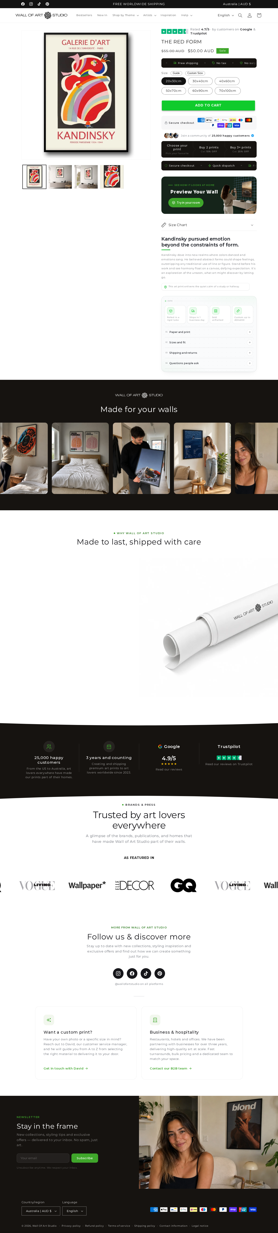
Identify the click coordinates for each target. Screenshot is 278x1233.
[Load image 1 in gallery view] (34, 177)
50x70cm (173, 91)
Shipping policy (144, 1225)
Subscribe (85, 1158)
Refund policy (94, 1225)
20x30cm (173, 81)
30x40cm (200, 81)
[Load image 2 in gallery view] (60, 177)
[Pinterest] (159, 973)
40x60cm (227, 81)
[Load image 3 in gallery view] (86, 177)
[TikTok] (146, 973)
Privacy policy (71, 1225)
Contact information (174, 1225)
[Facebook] (132, 973)
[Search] (240, 15)
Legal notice (200, 1225)
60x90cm (200, 91)
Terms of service (119, 1225)
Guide (176, 73)
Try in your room (188, 202)
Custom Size (195, 73)
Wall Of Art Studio (44, 1225)
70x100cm (227, 91)
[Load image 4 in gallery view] (112, 177)
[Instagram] (118, 973)
